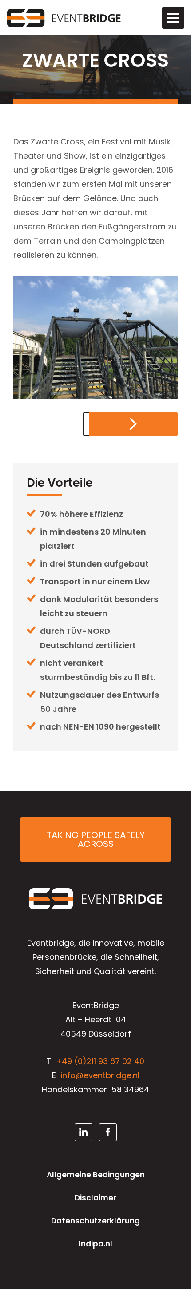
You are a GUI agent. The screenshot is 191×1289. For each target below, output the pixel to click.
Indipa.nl (95, 1244)
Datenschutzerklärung (95, 1220)
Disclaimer (95, 1197)
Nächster (133, 424)
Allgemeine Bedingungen (96, 1174)
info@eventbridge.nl (99, 1075)
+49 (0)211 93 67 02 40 (100, 1061)
